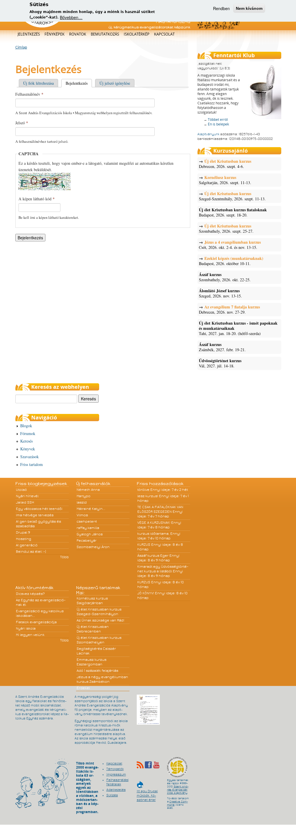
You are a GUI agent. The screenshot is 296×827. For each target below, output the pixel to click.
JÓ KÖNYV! (145, 593)
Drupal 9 (23, 532)
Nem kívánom (249, 8)
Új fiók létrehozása (38, 83)
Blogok (26, 425)
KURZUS (143, 545)
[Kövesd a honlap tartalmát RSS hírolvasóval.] (140, 764)
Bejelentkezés (79, 83)
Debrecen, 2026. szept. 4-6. (225, 164)
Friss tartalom (31, 464)
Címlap (21, 47)
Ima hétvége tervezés (34, 515)
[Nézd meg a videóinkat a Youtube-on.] (156, 764)
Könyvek (27, 449)
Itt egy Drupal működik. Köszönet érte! (147, 792)
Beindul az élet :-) (31, 552)
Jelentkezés (29, 34)
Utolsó (21, 490)
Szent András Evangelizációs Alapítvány (177, 789)
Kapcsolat (164, 34)
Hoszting (23, 539)
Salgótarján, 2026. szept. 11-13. (225, 180)
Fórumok (27, 433)
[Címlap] (42, 26)
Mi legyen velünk (30, 635)
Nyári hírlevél (27, 496)
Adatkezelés (116, 789)
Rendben (221, 8)
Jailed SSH (25, 502)
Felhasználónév (29, 94)
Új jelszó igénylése (114, 83)
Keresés (26, 441)
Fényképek (54, 34)
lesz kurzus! (147, 496)
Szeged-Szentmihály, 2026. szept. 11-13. (232, 196)
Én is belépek (218, 124)
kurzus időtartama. (153, 534)
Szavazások (29, 456)
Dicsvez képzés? (30, 594)
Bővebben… (71, 17)
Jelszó (21, 122)
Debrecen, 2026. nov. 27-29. (229, 309)
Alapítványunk (208, 134)
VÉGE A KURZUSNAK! (153, 523)
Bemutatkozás (105, 34)
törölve (143, 490)
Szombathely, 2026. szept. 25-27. (226, 228)
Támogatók (115, 769)
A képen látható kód (36, 198)
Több (64, 557)
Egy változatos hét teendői (39, 509)
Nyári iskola (26, 628)
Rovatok (77, 34)
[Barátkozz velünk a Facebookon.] (148, 764)
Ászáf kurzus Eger (153, 556)
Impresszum (116, 774)
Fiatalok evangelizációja (36, 622)
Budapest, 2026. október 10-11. (231, 261)
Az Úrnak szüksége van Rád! (100, 620)
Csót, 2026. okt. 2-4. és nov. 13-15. (230, 245)
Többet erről (218, 119)
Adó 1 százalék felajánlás (97, 671)
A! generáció (27, 545)
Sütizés (112, 795)
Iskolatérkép (136, 34)
